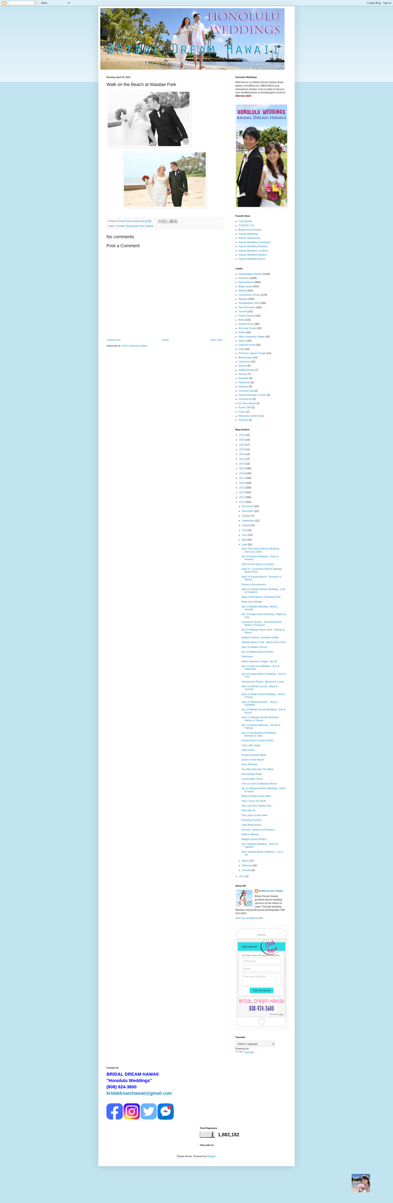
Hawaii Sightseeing (249, 238)
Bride (241, 319)
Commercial (245, 399)
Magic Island (245, 286)
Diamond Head (246, 344)
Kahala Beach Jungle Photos (258, 740)
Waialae (149, 226)
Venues (242, 365)
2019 (242, 468)
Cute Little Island (251, 745)
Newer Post (113, 340)
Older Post (216, 340)
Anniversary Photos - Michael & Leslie (263, 681)
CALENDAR (245, 221)
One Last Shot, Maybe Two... (257, 805)
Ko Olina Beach (247, 403)
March (246, 860)
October (246, 515)
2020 (242, 463)
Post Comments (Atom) (134, 345)
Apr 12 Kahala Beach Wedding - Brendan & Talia (259, 734)
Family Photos (246, 315)
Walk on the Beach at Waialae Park (261, 597)
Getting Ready (246, 370)
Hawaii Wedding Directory (253, 246)
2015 (242, 487)
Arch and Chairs (247, 328)
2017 (242, 478)
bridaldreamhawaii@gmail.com (139, 1093)
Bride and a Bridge (252, 601)
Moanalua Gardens (249, 415)
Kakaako (243, 386)
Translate (249, 1052)
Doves (242, 411)
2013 (242, 497)
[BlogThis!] (164, 221)
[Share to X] (168, 221)
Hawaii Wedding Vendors (252, 254)
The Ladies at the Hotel (254, 815)
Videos (242, 340)
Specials (243, 420)
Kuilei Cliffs (244, 407)
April (245, 544)
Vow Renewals (246, 307)
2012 (242, 502)
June (245, 535)
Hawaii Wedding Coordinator (254, 242)
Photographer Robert (250, 274)
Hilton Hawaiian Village (251, 336)
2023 (242, 449)
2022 (242, 454)
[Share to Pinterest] (176, 221)
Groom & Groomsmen (254, 584)
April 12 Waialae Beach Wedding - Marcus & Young (261, 719)
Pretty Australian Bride (254, 755)
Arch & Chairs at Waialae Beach (259, 783)
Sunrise (242, 374)
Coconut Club (246, 390)
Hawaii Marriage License (252, 395)
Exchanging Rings (252, 774)
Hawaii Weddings (248, 233)
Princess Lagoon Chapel (252, 353)
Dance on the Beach (253, 759)
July (244, 530)
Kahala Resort (246, 324)
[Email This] (160, 221)
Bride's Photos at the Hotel (256, 796)
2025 (242, 439)
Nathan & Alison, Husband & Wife (260, 637)
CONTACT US (246, 225)
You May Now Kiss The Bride (258, 769)
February (247, 865)
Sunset (242, 311)
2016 (242, 483)
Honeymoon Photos (249, 294)
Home (165, 340)
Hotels (242, 332)
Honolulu (120, 226)
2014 (242, 492)
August (246, 525)
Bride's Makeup (250, 834)
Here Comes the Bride (254, 801)
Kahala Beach (246, 282)
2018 (242, 473)
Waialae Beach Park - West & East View (264, 642)
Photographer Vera (135, 226)
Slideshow (244, 382)
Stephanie (247, 656)
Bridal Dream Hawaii (250, 229)
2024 (242, 444)
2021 (242, 459)
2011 (242, 876)
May (244, 539)
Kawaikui (243, 378)
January (247, 870)
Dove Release (249, 764)
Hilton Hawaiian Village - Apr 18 (259, 661)
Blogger (211, 1156)
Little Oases (248, 750)
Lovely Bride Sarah (252, 779)
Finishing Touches (252, 820)
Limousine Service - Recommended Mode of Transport (261, 623)
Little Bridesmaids (251, 825)
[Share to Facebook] (172, 221)
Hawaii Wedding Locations (253, 250)
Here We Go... (249, 810)
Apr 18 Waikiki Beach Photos (258, 651)
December (248, 506)
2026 (242, 435)
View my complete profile (249, 918)
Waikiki (242, 290)
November (248, 511)
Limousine (244, 361)
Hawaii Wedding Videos (251, 258)
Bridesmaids (245, 357)
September (248, 520)
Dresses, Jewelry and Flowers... (259, 829)
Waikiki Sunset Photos (254, 839)
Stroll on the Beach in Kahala (258, 564)
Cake (241, 349)
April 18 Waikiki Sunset (254, 647)
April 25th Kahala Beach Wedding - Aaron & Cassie (261, 550)
